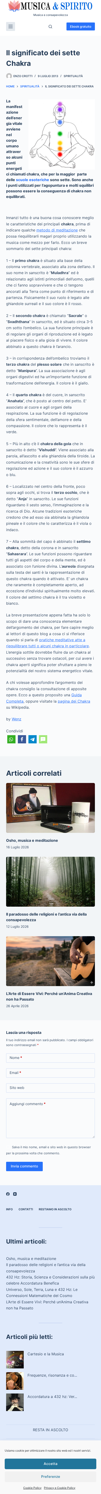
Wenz (16, 719)
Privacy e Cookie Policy (59, 1488)
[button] (11, 739)
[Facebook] (8, 1194)
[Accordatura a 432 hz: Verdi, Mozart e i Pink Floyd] (15, 1402)
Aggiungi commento (28, 1104)
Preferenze (50, 1476)
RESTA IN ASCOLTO (50, 1429)
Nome (16, 1057)
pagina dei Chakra (74, 701)
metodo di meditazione (57, 230)
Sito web (17, 1087)
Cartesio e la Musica (45, 1354)
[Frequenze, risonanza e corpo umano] (15, 1381)
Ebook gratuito (80, 26)
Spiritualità (73, 76)
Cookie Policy (32, 1488)
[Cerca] (50, 26)
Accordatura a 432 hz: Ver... (52, 1396)
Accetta (51, 1463)
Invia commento (24, 1166)
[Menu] (10, 26)
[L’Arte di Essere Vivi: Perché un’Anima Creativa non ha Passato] (50, 961)
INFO (9, 1209)
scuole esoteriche (32, 179)
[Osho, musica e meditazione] (50, 808)
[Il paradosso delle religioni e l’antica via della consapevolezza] (50, 882)
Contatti (26, 1209)
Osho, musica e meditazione (32, 840)
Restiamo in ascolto (55, 1209)
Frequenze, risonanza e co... (52, 1375)
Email (15, 1072)
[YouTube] (15, 1194)
